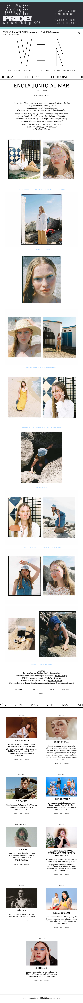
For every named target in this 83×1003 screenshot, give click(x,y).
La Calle (21, 801)
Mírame (21, 911)
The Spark (21, 850)
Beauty (25, 71)
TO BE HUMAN (61, 742)
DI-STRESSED (41, 968)
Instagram (71, 71)
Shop (63, 71)
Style (10, 71)
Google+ (3, 1002)
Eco (30, 71)
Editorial (17, 71)
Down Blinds (21, 741)
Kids (58, 71)
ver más (26, 760)
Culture (41, 71)
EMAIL (41, 693)
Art (35, 71)
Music (53, 71)
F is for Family (61, 799)
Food (47, 71)
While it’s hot (61, 913)
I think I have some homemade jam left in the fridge (61, 853)
